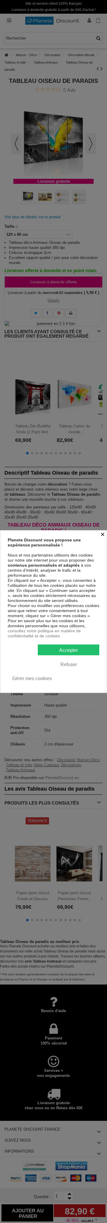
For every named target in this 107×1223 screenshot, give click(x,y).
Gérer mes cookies (32, 678)
